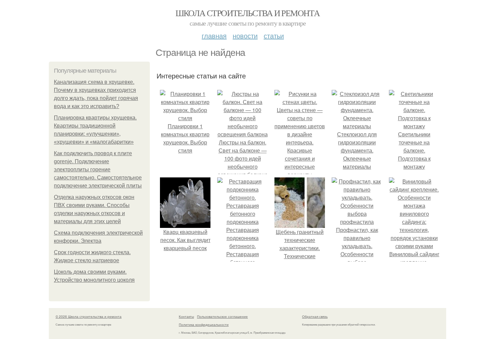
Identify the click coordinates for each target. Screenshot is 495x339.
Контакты (186, 316)
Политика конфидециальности (204, 324)
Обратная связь (315, 316)
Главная (214, 35)
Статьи (274, 35)
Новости (245, 35)
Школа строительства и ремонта (247, 13)
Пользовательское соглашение (222, 316)
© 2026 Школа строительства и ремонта (89, 316)
